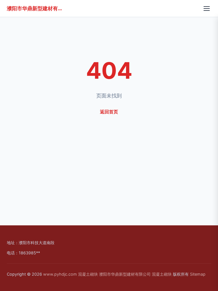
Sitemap (198, 274)
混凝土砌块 (88, 274)
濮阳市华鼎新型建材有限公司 (35, 8)
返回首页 (109, 112)
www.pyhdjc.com (60, 274)
